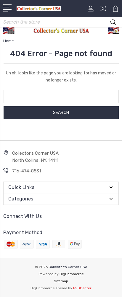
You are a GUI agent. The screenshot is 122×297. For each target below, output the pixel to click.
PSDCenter (82, 288)
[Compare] (103, 10)
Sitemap (61, 281)
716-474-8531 (26, 171)
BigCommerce (72, 274)
